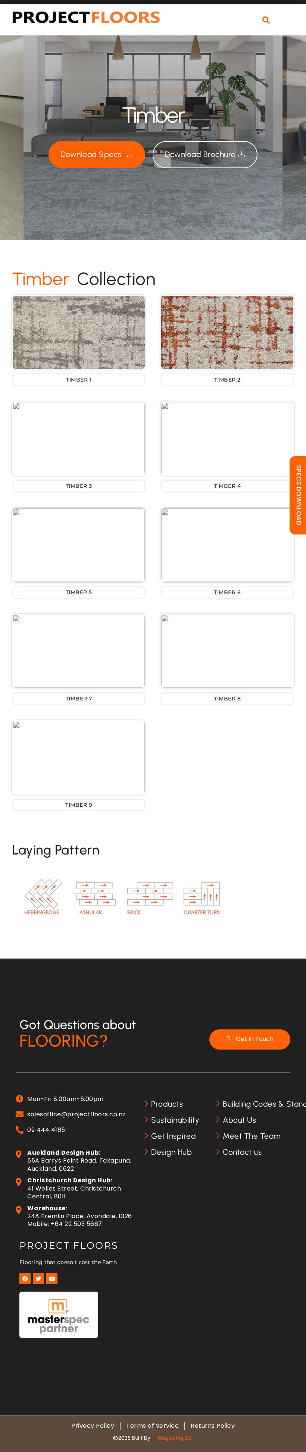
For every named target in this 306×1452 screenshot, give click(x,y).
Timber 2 (227, 379)
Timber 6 (227, 592)
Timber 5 (79, 592)
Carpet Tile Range (140, 92)
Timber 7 (79, 698)
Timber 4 (227, 486)
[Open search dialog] (266, 20)
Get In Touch (255, 1039)
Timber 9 (78, 805)
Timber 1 (78, 379)
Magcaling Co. (175, 1438)
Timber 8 (227, 698)
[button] (287, 24)
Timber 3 (79, 486)
